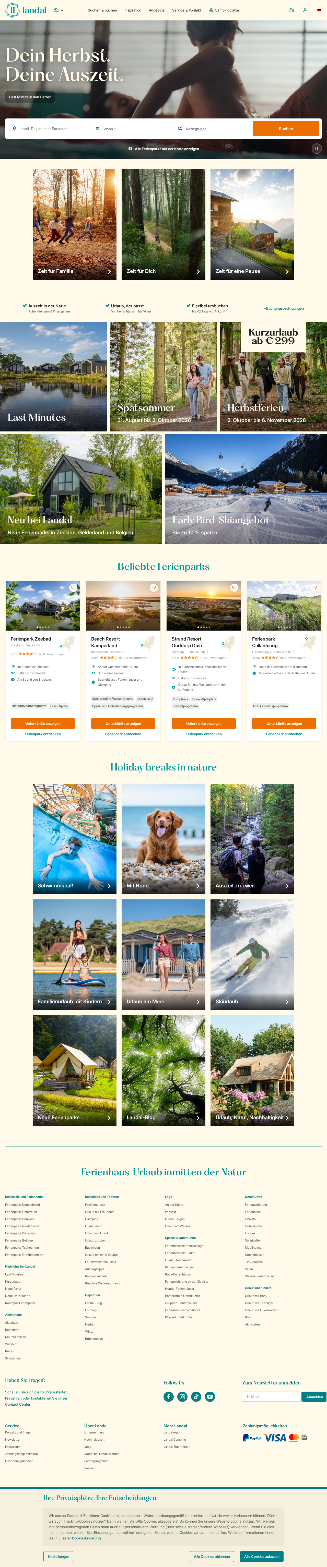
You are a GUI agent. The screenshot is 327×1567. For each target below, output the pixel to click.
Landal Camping (175, 1439)
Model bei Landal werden (102, 1454)
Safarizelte (252, 1240)
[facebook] (169, 1400)
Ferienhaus (253, 1212)
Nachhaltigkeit (94, 1439)
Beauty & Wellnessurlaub (102, 1283)
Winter (90, 1331)
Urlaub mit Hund (96, 1233)
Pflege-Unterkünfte (178, 1317)
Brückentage (94, 1339)
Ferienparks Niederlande (22, 1226)
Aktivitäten (252, 1324)
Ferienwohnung (256, 1205)
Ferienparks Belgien (19, 1240)
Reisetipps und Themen (102, 1197)
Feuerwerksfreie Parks (100, 1262)
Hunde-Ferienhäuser (179, 1289)
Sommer (91, 1317)
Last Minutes (14, 1274)
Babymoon (92, 1247)
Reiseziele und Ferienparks (24, 1197)
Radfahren (12, 1330)
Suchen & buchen (102, 10)
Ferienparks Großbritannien (24, 1255)
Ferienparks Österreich (21, 1212)
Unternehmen (94, 1432)
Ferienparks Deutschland (22, 1205)
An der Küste (174, 1205)
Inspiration (133, 10)
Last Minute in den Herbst (30, 97)
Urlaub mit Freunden (99, 1212)
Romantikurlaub (96, 1276)
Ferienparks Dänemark (20, 1233)
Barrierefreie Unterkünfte (182, 1296)
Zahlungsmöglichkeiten (21, 1454)
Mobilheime (253, 1247)
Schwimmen (13, 1358)
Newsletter (12, 1439)
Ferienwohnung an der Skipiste (186, 1281)
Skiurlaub (11, 1322)
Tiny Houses (254, 1262)
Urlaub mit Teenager (259, 1303)
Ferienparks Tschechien (22, 1247)
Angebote (157, 10)
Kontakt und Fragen (18, 1432)
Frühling (91, 1310)
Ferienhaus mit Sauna (180, 1253)
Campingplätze (227, 10)
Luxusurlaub (93, 1226)
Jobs (87, 1447)
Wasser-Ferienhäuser (260, 1276)
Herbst (90, 1324)
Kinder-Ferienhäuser (179, 1267)
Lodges (250, 1233)
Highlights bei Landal (20, 1266)
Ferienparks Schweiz (19, 1219)
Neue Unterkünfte (17, 1296)
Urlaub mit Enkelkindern (261, 1310)
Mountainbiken (15, 1337)
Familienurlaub (95, 1205)
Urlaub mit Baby (256, 1296)
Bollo (248, 1317)
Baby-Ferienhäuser (178, 1274)
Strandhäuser (254, 1255)
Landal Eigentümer (177, 1447)
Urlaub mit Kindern (258, 1288)
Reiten (9, 1351)
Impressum (12, 1447)
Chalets (250, 1219)
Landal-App (172, 1432)
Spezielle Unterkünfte (180, 1238)
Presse (89, 1468)
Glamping (91, 1219)
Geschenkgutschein (19, 1461)
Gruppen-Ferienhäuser (181, 1303)
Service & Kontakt (186, 10)
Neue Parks (13, 1289)
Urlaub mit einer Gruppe (102, 1255)
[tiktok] (196, 1400)
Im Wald (170, 1212)
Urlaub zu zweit (96, 1240)
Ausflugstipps (94, 1269)
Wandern (11, 1344)
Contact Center (17, 1404)
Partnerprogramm (96, 1461)
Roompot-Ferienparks (20, 1303)
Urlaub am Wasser (177, 1226)
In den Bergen (175, 1219)
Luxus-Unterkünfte (178, 1260)
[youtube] (210, 1400)
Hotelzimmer (254, 1226)
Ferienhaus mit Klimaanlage (184, 1246)
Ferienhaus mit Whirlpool (182, 1310)
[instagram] (183, 1400)
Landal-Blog (93, 1303)
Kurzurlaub (12, 1281)
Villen (249, 1269)
